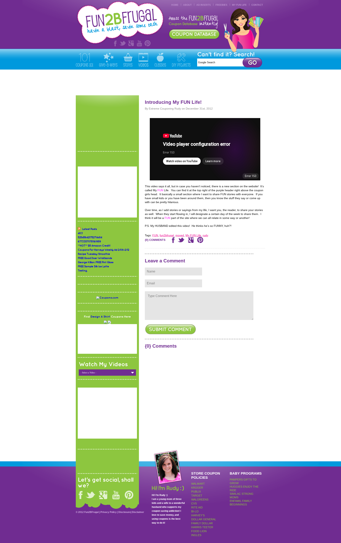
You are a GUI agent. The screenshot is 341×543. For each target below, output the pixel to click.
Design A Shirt (100, 316)
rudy (205, 235)
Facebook (114, 43)
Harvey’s (198, 515)
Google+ (131, 43)
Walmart (198, 483)
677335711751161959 (89, 241)
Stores (127, 59)
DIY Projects (181, 59)
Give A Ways (108, 59)
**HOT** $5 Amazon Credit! (94, 245)
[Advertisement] (193, 82)
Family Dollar (202, 523)
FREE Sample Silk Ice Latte (93, 266)
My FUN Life (239, 5)
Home (174, 5)
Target (196, 495)
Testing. (82, 270)
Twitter (123, 43)
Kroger (197, 487)
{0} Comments (155, 239)
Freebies (221, 5)
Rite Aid (197, 507)
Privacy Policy (108, 512)
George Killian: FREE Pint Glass (95, 262)
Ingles (196, 535)
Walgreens (199, 499)
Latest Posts (89, 229)
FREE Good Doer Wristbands (95, 258)
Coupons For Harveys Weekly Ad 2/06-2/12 (103, 250)
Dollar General (203, 519)
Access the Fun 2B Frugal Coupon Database (194, 34)
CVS (194, 503)
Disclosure (124, 512)
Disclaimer (138, 512)
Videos (143, 59)
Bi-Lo (195, 511)
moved (179, 235)
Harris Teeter (202, 527)
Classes (160, 59)
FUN (155, 235)
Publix (196, 491)
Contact (257, 5)
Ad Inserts (203, 5)
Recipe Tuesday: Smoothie (94, 254)
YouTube (139, 43)
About (187, 5)
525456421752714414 (90, 237)
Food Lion (199, 531)
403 (80, 233)
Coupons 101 (84, 59)
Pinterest (147, 43)
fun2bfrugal (167, 235)
